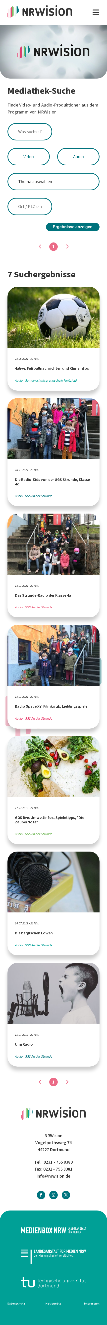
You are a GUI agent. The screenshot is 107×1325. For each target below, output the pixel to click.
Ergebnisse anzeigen (73, 227)
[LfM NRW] (53, 1256)
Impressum (92, 1304)
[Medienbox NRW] (53, 1230)
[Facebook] (41, 1195)
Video (28, 157)
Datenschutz (16, 1304)
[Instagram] (53, 1195)
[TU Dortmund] (53, 1282)
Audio (78, 157)
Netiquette (53, 1304)
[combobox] (53, 131)
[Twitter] (66, 1195)
